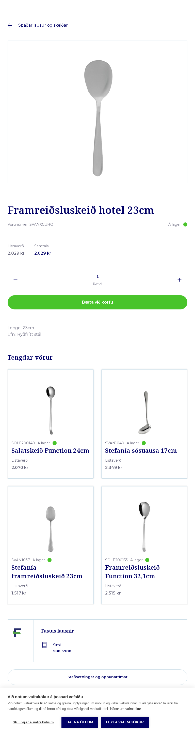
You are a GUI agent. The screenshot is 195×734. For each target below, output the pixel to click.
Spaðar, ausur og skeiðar (43, 25)
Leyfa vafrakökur (125, 722)
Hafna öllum (80, 722)
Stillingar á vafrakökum (33, 722)
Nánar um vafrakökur (125, 709)
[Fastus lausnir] (16, 644)
